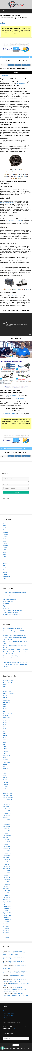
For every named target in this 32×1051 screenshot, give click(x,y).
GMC (4, 541)
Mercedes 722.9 (7, 795)
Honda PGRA (6, 848)
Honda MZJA (6, 897)
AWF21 (5, 766)
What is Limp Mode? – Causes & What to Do (15, 649)
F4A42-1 (5, 780)
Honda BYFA (6, 804)
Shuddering (6, 608)
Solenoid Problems (8, 601)
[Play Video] (1, 57)
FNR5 (4, 753)
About (4, 1011)
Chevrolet (5, 532)
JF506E (5, 777)
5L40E (4, 709)
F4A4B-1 (5, 784)
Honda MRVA (6, 813)
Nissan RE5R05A (8, 797)
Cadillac (5, 530)
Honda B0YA (6, 886)
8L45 (4, 738)
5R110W (5, 715)
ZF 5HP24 (6, 926)
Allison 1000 (6, 771)
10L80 (4, 746)
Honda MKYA (6, 895)
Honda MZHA (6, 890)
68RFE (5, 735)
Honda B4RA (6, 882)
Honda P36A (6, 857)
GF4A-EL (5, 791)
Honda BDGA (6, 846)
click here (13, 1028)
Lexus (4, 556)
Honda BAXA (6, 862)
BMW (4, 525)
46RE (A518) (6, 700)
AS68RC (5, 757)
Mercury (5, 563)
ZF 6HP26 (6, 930)
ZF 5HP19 (6, 924)
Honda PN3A (6, 864)
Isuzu (4, 552)
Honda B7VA (6, 873)
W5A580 (5, 751)
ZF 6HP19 (6, 928)
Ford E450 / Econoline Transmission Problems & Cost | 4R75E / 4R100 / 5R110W (14, 967)
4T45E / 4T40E (7, 691)
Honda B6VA (6, 879)
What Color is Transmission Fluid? (12, 660)
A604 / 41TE (6, 755)
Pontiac (5, 567)
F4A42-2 (5, 782)
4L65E (4, 686)
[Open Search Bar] (30, 11)
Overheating (6, 594)
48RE (4, 704)
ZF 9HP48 (6, 937)
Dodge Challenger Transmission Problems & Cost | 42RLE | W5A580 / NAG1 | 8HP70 (14, 989)
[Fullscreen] (30, 57)
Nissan (5, 565)
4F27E (5, 706)
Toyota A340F (6, 913)
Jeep (4, 554)
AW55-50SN (6, 762)
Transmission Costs (8, 1013)
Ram (4, 570)
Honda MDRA (7, 808)
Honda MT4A (6, 899)
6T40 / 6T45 (6, 720)
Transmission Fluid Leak (10, 597)
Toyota (5, 574)
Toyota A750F (6, 921)
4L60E (4, 684)
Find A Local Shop (8, 1015)
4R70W (5, 695)
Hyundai (5, 547)
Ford (4, 539)
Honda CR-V (4, 75)
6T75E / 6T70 (6, 722)
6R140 (5, 731)
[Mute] (24, 57)
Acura (4, 523)
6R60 (4, 726)
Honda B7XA (6, 866)
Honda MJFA (6, 826)
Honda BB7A (6, 802)
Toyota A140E (7, 902)
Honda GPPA (6, 851)
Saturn (5, 572)
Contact (5, 1017)
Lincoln (5, 559)
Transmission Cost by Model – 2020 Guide (15, 631)
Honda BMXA (6, 839)
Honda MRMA (7, 822)
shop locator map (19, 398)
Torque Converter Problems (10, 612)
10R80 (5, 749)
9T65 (4, 744)
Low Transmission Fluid (9, 599)
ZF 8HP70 (6, 933)
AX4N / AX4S (6, 769)
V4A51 (5, 788)
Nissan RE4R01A (8, 800)
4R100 (5, 689)
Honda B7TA (6, 875)
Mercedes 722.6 (7, 793)
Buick (4, 527)
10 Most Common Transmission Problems (14, 592)
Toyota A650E (7, 917)
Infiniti (4, 550)
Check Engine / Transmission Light (12, 610)
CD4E (4, 773)
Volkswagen (6, 576)
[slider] (14, 57)
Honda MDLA (6, 824)
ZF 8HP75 (6, 935)
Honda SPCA (6, 888)
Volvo (4, 578)
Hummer (5, 545)
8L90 (4, 740)
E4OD (4, 775)
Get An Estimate (20, 83)
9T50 (4, 742)
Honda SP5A (6, 833)
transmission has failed (10, 395)
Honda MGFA (6, 817)
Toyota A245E (7, 906)
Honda (5, 543)
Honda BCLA (6, 855)
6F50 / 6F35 (6, 718)
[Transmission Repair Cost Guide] (16, 4)
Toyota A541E (7, 915)
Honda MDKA (6, 811)
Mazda (5, 561)
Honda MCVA (6, 831)
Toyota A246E (7, 908)
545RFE (5, 711)
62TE (4, 724)
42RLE (5, 698)
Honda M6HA (6, 828)
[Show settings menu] (27, 57)
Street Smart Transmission (7, 202)
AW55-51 (5, 764)
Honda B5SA (6, 815)
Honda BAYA (6, 859)
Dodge (5, 536)
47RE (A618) (6, 702)
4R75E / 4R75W (7, 682)
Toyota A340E (7, 910)
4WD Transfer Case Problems (11, 614)
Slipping (5, 606)
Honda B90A (6, 819)
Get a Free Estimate (10, 413)
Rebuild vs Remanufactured (10, 633)
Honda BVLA (6, 868)
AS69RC (5, 760)
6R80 (4, 729)
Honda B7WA (6, 870)
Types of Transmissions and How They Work (15, 662)
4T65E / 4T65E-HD (8, 693)
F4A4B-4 (5, 786)
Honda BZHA (6, 884)
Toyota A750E (7, 919)
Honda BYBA (6, 893)
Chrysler (5, 534)
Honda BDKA (6, 806)
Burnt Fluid (6, 603)
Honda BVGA (6, 837)
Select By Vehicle (8, 680)
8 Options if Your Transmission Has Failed (14, 635)
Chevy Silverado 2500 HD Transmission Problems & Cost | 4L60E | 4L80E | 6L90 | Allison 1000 (14, 953)
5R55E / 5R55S (7, 713)
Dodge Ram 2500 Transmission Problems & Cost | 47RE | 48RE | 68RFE (15, 995)
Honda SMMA (7, 853)
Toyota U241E (7, 904)
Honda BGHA (6, 842)
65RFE (5, 733)
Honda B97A (6, 844)
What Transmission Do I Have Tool (12, 628)
